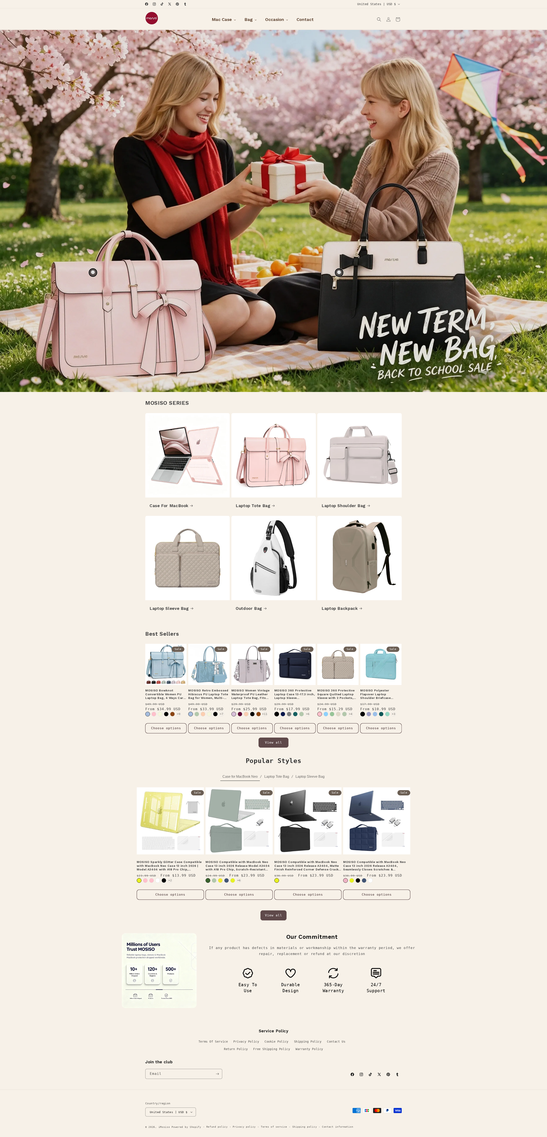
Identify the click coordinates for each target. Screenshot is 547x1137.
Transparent (157, 880)
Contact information (337, 1126)
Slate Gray (289, 714)
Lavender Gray (368, 714)
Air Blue (147, 714)
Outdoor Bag (249, 608)
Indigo (226, 880)
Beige (160, 714)
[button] (379, 19)
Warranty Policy (309, 1049)
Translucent (370, 880)
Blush (345, 880)
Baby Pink (151, 880)
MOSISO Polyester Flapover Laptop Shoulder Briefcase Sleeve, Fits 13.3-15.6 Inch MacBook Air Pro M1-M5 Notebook (380, 694)
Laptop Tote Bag (253, 505)
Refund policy (217, 1126)
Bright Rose (145, 880)
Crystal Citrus (220, 880)
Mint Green (387, 714)
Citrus (139, 880)
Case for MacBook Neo (240, 776)
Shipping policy (304, 1126)
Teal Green (295, 714)
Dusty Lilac (233, 714)
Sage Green (332, 714)
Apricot (203, 714)
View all (273, 742)
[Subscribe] (217, 1074)
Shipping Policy (308, 1041)
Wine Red (240, 714)
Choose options (166, 728)
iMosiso (164, 1127)
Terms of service (274, 1126)
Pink (153, 714)
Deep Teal (381, 714)
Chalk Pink (319, 714)
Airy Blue (375, 714)
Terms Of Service (213, 1041)
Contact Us (336, 1041)
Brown (172, 714)
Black (166, 714)
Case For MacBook (169, 505)
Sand (338, 714)
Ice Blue (325, 714)
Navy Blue (283, 714)
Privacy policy (244, 1126)
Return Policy (236, 1049)
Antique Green (196, 714)
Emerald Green (208, 880)
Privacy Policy (246, 1041)
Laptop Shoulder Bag (344, 505)
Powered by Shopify (186, 1127)
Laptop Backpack (340, 608)
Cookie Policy (276, 1041)
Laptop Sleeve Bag (169, 608)
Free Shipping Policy (271, 1049)
